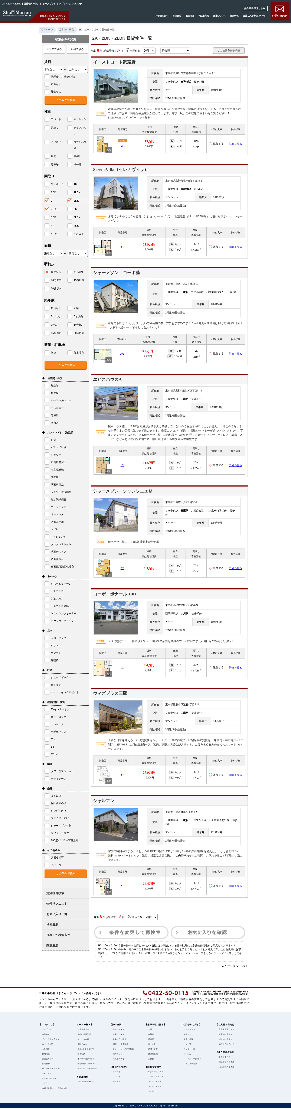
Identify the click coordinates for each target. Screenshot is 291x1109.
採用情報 (234, 15)
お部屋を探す (162, 15)
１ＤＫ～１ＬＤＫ (156, 1077)
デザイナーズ (189, 1049)
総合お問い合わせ (226, 1044)
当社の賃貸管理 (84, 1034)
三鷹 (150, 1029)
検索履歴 (52, 924)
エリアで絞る (54, 49)
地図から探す (118, 1034)
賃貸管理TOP (83, 1029)
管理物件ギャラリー (86, 1064)
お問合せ (46, 1064)
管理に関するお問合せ (87, 1069)
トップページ (48, 1029)
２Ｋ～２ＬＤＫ (155, 1082)
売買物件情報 (118, 1059)
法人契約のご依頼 (226, 1067)
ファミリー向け (190, 1064)
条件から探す (118, 1029)
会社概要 (46, 1049)
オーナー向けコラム (86, 1059)
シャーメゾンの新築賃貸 (123, 1049)
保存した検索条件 (58, 935)
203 (122, 886)
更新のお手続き (225, 1034)
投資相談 (81, 1054)
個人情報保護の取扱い (51, 1069)
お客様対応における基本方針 (54, 1088)
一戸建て (117, 1082)
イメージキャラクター (51, 1039)
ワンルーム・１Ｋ (156, 1072)
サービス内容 (83, 1039)
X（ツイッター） (49, 1078)
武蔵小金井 (153, 1049)
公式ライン (47, 1083)
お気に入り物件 (119, 1039)
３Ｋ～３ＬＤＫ (155, 1086)
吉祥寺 (151, 1034)
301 (122, 246)
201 (123, 145)
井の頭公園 (153, 1054)
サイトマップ (48, 1073)
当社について (219, 15)
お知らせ (46, 1034)
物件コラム (117, 1054)
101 (122, 465)
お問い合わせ (280, 16)
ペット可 (187, 1044)
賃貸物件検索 (55, 893)
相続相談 (189, 15)
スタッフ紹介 (48, 1044)
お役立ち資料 (48, 1059)
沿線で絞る (77, 49)
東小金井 (152, 1044)
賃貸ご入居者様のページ (254, 15)
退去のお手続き (225, 1039)
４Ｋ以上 (152, 1091)
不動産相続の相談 (85, 1082)
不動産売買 (203, 15)
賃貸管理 (177, 15)
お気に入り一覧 (56, 914)
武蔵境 (151, 1039)
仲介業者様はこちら (257, 8)
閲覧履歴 (52, 945)
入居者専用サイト (226, 1029)
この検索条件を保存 (228, 50)
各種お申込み (224, 1057)
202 (122, 353)
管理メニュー (83, 1044)
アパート (117, 1072)
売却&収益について (86, 1049)
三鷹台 (151, 1059)
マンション (117, 1077)
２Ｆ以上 (187, 1054)
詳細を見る (235, 143)
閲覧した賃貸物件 (120, 1044)
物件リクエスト (56, 903)
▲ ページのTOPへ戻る (235, 965)
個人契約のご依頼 (226, 1062)
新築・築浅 (188, 1039)
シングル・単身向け (192, 1059)
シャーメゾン (189, 1029)
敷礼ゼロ (187, 1034)
